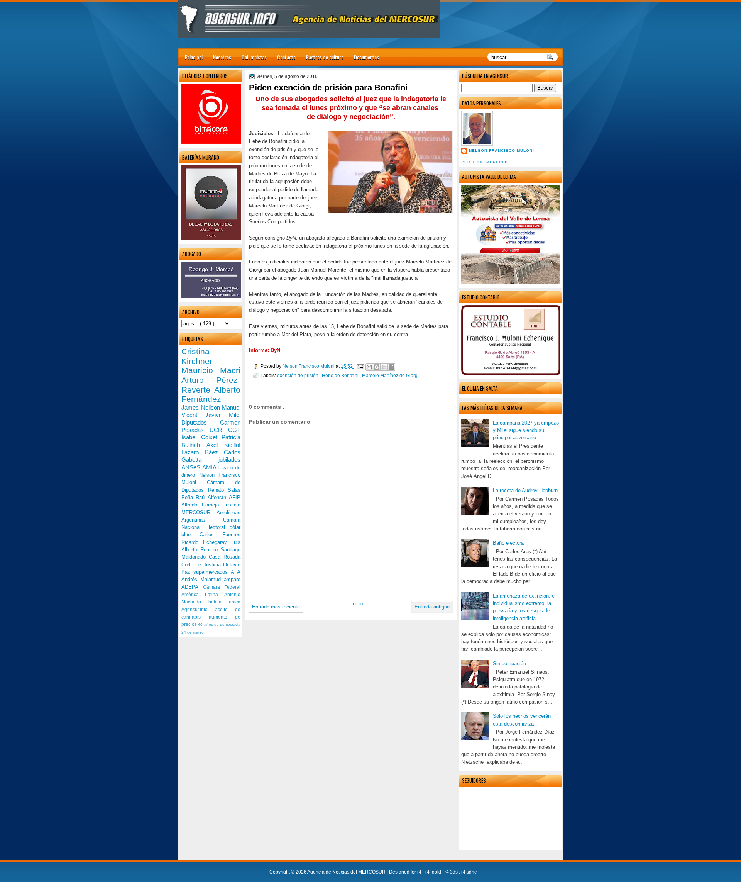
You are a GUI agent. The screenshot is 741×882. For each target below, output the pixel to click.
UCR (219, 430)
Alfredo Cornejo (202, 505)
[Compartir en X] (384, 367)
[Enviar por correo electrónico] (369, 367)
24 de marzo (192, 632)
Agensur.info (198, 609)
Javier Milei (222, 414)
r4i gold (433, 872)
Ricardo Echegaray (206, 542)
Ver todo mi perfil (485, 162)
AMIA (210, 467)
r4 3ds (452, 872)
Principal (194, 57)
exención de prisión (298, 375)
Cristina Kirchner (196, 356)
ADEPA (192, 587)
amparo (232, 579)
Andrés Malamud (202, 579)
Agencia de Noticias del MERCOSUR (347, 872)
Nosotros (222, 57)
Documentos (366, 57)
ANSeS (191, 467)
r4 (420, 872)
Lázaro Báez (202, 452)
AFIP (234, 497)
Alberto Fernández (210, 394)
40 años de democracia (219, 624)
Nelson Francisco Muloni (501, 150)
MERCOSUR (199, 512)
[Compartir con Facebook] (391, 367)
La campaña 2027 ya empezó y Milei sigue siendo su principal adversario (526, 430)
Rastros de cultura (324, 57)
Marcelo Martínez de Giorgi (390, 375)
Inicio (357, 604)
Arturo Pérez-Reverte (210, 385)
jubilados (229, 459)
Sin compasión (509, 663)
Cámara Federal (222, 587)
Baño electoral (509, 543)
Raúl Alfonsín (212, 497)
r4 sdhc (469, 872)
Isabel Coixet (201, 437)
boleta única (224, 602)
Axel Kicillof (223, 445)
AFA (235, 572)
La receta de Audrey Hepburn (525, 490)
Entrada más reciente (276, 607)
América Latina (202, 594)
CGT (234, 430)
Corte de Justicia (202, 565)
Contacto (286, 57)
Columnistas (254, 57)
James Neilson (201, 407)
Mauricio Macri (210, 370)
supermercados (212, 572)
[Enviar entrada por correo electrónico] (360, 366)
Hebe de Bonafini (341, 375)
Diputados (200, 422)
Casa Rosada (224, 557)
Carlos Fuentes (220, 534)
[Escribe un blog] (377, 367)
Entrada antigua (432, 607)
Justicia (231, 505)
